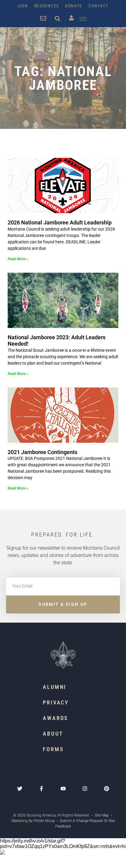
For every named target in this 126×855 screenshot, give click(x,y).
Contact (98, 5)
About (53, 733)
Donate (73, 5)
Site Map (101, 815)
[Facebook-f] (41, 788)
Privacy (56, 702)
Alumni (54, 687)
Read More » (18, 259)
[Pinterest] (106, 788)
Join (22, 5)
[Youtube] (63, 788)
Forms (53, 749)
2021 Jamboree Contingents (42, 452)
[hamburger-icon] (83, 19)
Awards (55, 718)
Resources (46, 5)
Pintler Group (44, 821)
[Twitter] (19, 788)
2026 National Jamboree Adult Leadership (60, 222)
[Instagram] (84, 788)
